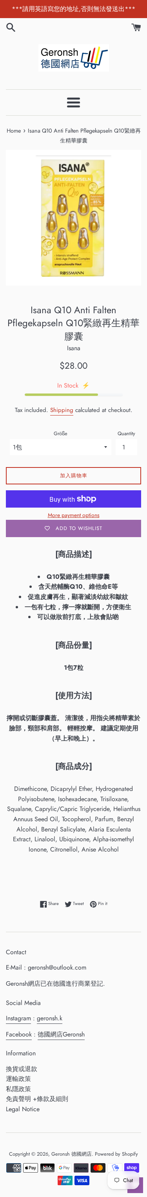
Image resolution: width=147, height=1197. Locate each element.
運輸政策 (18, 1078)
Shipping (61, 410)
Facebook (19, 1034)
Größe (60, 433)
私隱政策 (18, 1089)
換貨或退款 (21, 1068)
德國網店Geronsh (61, 1034)
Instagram (18, 1018)
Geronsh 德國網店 (71, 1154)
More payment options (74, 515)
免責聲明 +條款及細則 (37, 1098)
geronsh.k (49, 1018)
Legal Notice (23, 1109)
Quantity (126, 433)
